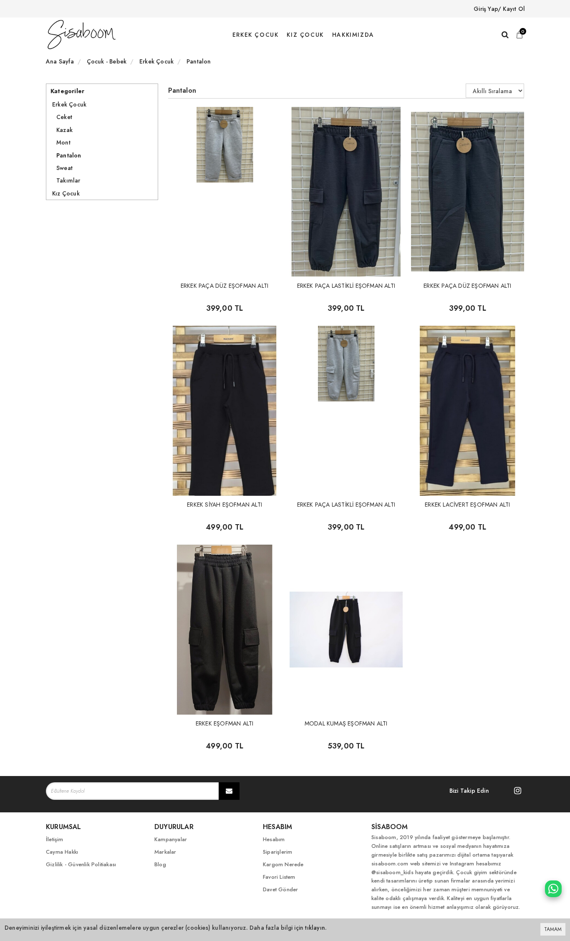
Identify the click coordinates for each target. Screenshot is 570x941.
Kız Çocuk (66, 193)
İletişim (54, 839)
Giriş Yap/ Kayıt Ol (499, 9)
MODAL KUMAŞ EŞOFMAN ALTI (346, 723)
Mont (63, 142)
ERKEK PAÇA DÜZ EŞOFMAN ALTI (224, 286)
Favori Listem (279, 877)
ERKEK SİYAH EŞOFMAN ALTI (224, 504)
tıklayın (315, 927)
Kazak (64, 130)
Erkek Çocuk (69, 104)
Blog (160, 864)
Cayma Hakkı (62, 852)
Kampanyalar (170, 839)
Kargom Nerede (283, 864)
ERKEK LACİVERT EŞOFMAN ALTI (467, 504)
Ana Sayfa (60, 61)
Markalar (165, 852)
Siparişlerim (277, 852)
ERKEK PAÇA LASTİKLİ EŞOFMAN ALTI (346, 286)
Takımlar (68, 180)
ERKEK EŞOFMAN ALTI (225, 723)
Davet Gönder (280, 889)
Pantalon (68, 155)
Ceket (64, 117)
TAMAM (553, 929)
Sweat (64, 168)
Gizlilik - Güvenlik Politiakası (81, 864)
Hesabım (274, 839)
